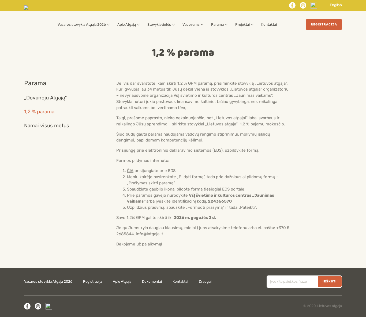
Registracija (324, 24)
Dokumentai (152, 281)
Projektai (242, 25)
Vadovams (191, 25)
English (336, 5)
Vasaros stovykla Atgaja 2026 (82, 25)
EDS (217, 150)
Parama (217, 25)
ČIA (130, 170)
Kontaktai (269, 25)
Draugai (205, 281)
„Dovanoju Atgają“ (45, 98)
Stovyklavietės (159, 25)
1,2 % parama (39, 112)
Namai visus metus (46, 126)
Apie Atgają (126, 25)
